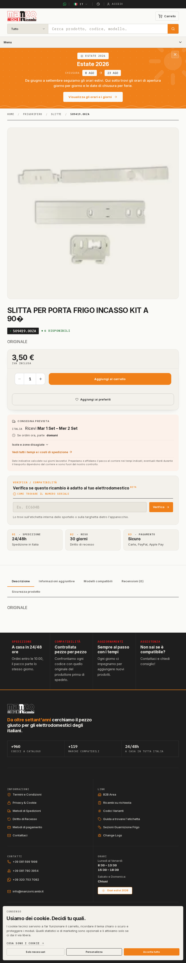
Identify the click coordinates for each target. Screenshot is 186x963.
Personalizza (94, 951)
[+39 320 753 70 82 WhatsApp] (64, 4)
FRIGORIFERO (32, 114)
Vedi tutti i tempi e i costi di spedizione (40, 452)
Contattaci (20, 835)
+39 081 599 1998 (25, 861)
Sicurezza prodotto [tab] (26, 591)
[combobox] (108, 29)
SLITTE (56, 114)
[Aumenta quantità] (40, 379)
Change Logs (112, 835)
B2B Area (109, 794)
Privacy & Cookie (25, 802)
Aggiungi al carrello (109, 379)
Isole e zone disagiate (28, 444)
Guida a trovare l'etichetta (121, 819)
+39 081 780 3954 (26, 870)
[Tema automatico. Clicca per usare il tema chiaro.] (98, 4)
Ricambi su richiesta (117, 802)
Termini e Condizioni (27, 794)
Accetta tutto (151, 951)
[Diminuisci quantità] (19, 379)
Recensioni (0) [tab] (133, 581)
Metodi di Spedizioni (27, 811)
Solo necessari (35, 951)
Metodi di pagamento (27, 827)
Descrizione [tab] (21, 581)
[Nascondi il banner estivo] (175, 54)
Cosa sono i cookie (23, 943)
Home (10, 114)
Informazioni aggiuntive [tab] (57, 581)
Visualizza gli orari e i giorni (90, 97)
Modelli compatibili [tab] (98, 581)
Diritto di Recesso (25, 819)
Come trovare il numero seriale (43, 494)
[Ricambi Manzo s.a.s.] (20, 708)
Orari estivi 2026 (118, 890)
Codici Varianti (113, 811)
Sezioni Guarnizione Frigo (121, 827)
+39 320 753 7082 (26, 879)
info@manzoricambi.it (28, 891)
